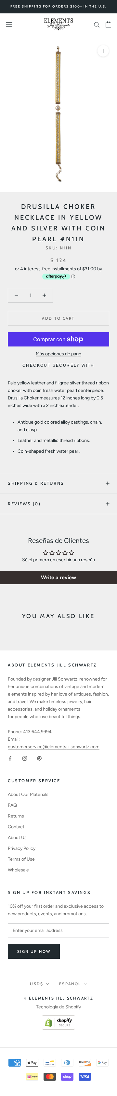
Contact (16, 827)
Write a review (58, 577)
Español (70, 983)
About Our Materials (28, 794)
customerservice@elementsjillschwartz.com (53, 747)
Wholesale (18, 870)
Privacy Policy (21, 848)
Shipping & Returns (36, 483)
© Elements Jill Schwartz (59, 998)
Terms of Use (21, 859)
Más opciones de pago (58, 354)
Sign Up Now (33, 951)
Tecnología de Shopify (58, 1007)
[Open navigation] (9, 24)
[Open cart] (108, 24)
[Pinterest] (39, 758)
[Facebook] (10, 758)
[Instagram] (24, 758)
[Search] (97, 24)
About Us (17, 837)
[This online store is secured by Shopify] (58, 1019)
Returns (16, 816)
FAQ (12, 805)
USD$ (37, 983)
